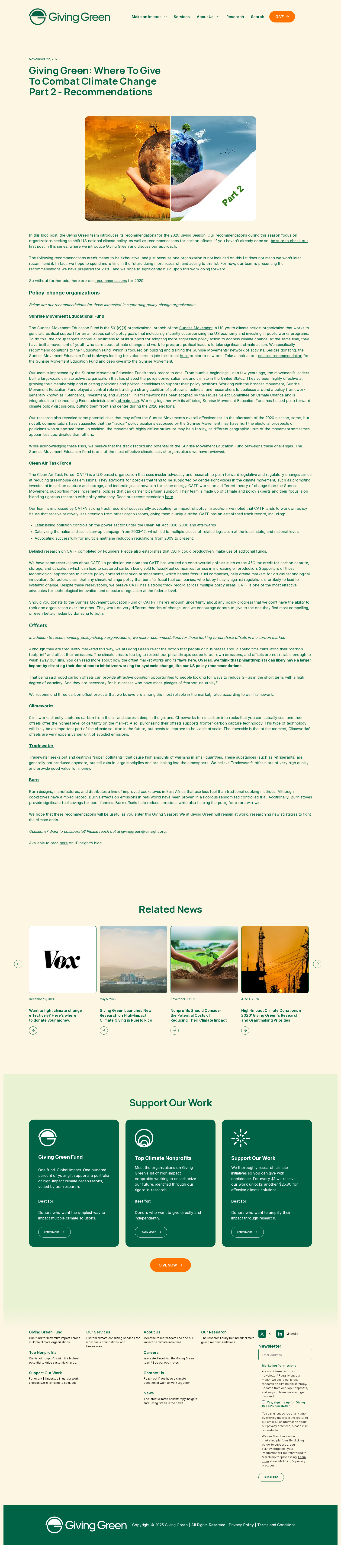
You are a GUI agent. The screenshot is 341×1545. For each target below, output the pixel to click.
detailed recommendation (280, 355)
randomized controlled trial (242, 797)
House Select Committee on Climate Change (244, 395)
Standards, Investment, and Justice (97, 395)
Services (182, 16)
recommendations (111, 280)
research (52, 551)
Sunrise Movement (195, 328)
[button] (149, 16)
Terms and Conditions (276, 1525)
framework (263, 694)
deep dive (114, 361)
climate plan (128, 400)
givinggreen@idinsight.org (143, 831)
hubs (184, 355)
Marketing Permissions (279, 1365)
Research (235, 16)
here (169, 496)
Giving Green (77, 235)
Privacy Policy (241, 1525)
